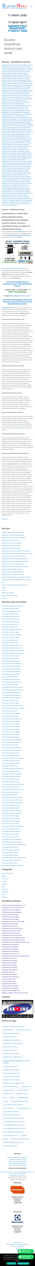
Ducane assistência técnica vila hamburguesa (18, 180)
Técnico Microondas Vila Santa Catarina (13, 653)
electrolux (24, 1135)
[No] (33, 1260)
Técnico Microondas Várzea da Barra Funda (14, 844)
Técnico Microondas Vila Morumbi (11, 713)
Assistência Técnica (7, 873)
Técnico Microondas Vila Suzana (11, 637)
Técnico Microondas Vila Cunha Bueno (12, 802)
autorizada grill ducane (19, 68)
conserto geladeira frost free (10, 1135)
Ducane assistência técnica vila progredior (13, 190)
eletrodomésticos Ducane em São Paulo (18, 235)
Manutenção (5, 892)
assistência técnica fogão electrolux (13, 1043)
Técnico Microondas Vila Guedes (11, 779)
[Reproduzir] (4, 1016)
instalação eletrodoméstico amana (20, 1139)
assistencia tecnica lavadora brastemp (13, 1026)
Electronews (17, 1242)
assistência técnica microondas (11, 1076)
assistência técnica (8, 1029)
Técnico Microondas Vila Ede (10, 795)
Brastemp (4, 876)
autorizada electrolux (23, 1090)
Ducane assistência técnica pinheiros (17, 154)
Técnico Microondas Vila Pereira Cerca (12, 687)
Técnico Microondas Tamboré (10, 855)
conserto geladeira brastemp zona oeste (14, 1128)
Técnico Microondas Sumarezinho (11, 860)
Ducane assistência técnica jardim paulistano (14, 129)
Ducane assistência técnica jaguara (16, 117)
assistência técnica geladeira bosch (13, 1057)
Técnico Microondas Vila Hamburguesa (12, 768)
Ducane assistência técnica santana (16, 164)
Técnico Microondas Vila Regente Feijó (12, 663)
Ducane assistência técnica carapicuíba (20, 92)
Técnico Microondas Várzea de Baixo (12, 842)
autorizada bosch (26, 1086)
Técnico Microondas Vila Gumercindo (12, 774)
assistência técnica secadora (10, 1086)
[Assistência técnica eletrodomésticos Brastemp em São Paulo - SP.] (17, 1189)
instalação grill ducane (15, 202)
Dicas (3, 886)
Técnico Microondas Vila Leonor (10, 753)
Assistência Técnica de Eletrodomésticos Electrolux (16, 551)
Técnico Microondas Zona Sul (10, 614)
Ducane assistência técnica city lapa (12, 100)
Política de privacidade (8, 592)
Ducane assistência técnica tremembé (12, 175)
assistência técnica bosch (23, 1029)
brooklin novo (23, 70)
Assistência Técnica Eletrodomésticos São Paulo (15, 566)
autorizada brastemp (8, 1090)
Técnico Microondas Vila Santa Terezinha (13, 650)
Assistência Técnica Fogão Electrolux (12, 569)
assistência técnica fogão (9, 1036)
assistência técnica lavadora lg (11, 1070)
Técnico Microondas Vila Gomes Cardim (13, 784)
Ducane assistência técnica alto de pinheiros (14, 80)
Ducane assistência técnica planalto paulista (19, 158)
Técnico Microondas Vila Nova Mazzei (12, 705)
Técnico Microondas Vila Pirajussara (11, 682)
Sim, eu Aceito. (11, 1263)
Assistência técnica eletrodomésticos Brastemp (15, 558)
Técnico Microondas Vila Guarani (11, 781)
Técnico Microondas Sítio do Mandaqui (12, 865)
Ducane (20, 231)
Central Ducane (7, 307)
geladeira (5, 1139)
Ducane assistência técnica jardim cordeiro (13, 122)
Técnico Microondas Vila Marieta (11, 734)
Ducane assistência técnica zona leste (12, 195)
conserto (5, 1101)
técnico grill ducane (12, 205)
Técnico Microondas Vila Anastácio (11, 831)
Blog (3, 582)
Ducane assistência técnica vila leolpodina (13, 181)
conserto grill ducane (19, 71)
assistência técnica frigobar (10, 1050)
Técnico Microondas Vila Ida (9, 766)
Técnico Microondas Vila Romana (11, 661)
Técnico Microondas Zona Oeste (11, 619)
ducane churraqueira (9, 200)
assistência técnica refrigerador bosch (13, 1083)
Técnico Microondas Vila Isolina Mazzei (12, 758)
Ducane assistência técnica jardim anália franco (20, 120)
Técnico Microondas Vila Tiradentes (11, 635)
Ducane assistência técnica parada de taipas (14, 146)
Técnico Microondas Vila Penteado (11, 692)
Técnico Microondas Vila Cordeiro (11, 808)
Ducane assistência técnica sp (10, 171)
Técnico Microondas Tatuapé (10, 852)
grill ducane (5, 202)
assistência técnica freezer (10, 1046)
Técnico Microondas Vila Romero (11, 658)
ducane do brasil (20, 200)
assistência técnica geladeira (11, 1053)
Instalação (4, 889)
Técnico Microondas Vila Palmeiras (11, 697)
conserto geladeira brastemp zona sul (13, 1132)
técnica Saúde (17, 426)
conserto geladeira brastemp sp (11, 1114)
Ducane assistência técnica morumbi (17, 139)
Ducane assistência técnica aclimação (12, 73)
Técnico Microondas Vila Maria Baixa (12, 739)
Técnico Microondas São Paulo (10, 608)
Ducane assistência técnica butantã (15, 88)
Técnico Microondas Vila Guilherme (11, 776)
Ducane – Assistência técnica (16, 62)
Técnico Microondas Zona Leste (10, 621)
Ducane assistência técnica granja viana (13, 109)
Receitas (4, 897)
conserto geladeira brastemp (10, 1111)
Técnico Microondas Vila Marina (10, 729)
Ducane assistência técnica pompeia (12, 159)
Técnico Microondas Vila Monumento (12, 718)
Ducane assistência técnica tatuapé (21, 173)
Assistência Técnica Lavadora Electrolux (13, 574)
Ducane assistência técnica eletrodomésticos (14, 268)
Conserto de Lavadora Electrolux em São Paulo (15, 585)
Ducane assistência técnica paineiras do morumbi (15, 144)
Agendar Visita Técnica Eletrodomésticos (13, 532)
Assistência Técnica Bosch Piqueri (11, 545)
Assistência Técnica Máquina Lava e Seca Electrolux (16, 577)
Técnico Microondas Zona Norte (10, 616)
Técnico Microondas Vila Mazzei (10, 724)
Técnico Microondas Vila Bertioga (11, 821)
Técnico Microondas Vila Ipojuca (10, 760)
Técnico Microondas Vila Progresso (11, 666)
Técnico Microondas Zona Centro (11, 611)
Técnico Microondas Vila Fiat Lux (11, 792)
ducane (28, 71)
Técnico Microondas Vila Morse (10, 716)
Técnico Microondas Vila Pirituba (11, 679)
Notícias (4, 894)
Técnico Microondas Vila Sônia (10, 640)
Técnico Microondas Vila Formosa (11, 787)
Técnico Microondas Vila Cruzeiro (11, 805)
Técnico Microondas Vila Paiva (10, 700)
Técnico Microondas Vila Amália (10, 836)
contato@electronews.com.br (20, 296)
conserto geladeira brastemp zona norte (14, 1125)
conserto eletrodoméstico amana (20, 1101)
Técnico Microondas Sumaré (9, 863)
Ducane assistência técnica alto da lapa (18, 78)
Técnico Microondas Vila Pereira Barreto (13, 690)
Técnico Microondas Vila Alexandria (11, 839)
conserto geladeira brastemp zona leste (14, 1121)
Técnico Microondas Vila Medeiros (11, 721)
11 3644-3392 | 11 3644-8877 (17, 1174)
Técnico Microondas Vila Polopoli (11, 674)
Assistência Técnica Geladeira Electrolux (13, 572)
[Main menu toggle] (31, 6)
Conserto (4, 881)
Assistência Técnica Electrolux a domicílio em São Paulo (17, 553)
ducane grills (29, 200)
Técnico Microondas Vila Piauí (10, 684)
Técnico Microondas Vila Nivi (10, 711)
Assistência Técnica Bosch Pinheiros (12, 543)
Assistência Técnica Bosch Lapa (10, 540)
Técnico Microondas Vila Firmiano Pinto (12, 789)
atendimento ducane (25, 66)
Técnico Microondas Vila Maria (10, 745)
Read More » (5, 519)
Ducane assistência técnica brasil (11, 85)
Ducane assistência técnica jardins (14, 136)
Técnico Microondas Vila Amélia (10, 834)
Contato (4, 587)
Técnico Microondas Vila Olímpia (10, 703)
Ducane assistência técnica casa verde (12, 93)
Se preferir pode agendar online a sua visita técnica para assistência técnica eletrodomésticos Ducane (17, 302)
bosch (4, 1097)
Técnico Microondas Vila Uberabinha (12, 629)
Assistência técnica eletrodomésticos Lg (13, 564)
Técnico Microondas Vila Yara (10, 627)
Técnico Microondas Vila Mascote (11, 726)
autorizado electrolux (21, 1093)
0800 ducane (5, 65)
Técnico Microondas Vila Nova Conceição (13, 708)
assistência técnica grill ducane (10, 66)
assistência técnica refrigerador (11, 1079)
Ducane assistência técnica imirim (11, 114)
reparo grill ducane (23, 203)
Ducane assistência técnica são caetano (18, 169)
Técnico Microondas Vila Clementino (12, 813)
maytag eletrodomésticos (10, 1146)
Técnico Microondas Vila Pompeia (11, 671)
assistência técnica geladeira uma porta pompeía (16, 1062)
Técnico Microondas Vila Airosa (10, 823)
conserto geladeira (8, 1108)
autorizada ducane (7, 68)
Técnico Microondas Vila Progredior (11, 669)
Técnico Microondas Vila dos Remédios (12, 797)
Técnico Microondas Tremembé (10, 850)
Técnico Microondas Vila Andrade (11, 829)
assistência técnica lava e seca (11, 1073)
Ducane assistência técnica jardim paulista (18, 127)
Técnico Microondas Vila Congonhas (12, 810)
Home (3, 590)
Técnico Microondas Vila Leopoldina (11, 750)
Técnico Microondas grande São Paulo (12, 606)
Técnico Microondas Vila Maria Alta (11, 742)
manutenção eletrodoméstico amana (13, 1142)
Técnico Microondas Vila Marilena (11, 732)
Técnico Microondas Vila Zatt (10, 624)
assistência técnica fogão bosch (12, 1040)
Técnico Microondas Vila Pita (10, 676)
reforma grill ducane (12, 203)
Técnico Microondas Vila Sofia (10, 642)
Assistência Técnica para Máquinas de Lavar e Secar (16, 579)
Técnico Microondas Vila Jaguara (11, 755)
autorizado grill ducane (13, 70)
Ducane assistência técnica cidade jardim (21, 98)
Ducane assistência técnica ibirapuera (19, 112)
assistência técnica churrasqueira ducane (21, 65)
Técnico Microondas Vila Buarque (11, 818)
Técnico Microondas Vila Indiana (10, 763)
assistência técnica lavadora (10, 1066)
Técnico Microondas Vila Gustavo (11, 771)
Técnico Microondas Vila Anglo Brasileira (13, 826)
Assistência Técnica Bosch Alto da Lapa (13, 535)
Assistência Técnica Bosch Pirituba (11, 548)
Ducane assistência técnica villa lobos (22, 193)
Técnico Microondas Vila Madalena (11, 747)
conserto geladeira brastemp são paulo (13, 1118)
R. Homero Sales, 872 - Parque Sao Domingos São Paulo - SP (17, 1172)
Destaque (4, 884)
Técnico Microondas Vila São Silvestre (12, 645)
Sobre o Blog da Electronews (10, 595)
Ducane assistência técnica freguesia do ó (17, 107)
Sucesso (4, 598)
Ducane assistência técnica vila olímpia (19, 188)
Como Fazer (5, 878)
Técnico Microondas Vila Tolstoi (10, 632)
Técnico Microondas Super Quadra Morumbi (14, 857)
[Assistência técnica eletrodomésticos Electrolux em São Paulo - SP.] (17, 1218)
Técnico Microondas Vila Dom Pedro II (12, 800)
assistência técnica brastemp (11, 1033)
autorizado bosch (7, 1093)
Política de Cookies (23, 1263)
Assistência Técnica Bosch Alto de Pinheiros (14, 537)
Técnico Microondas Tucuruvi (10, 847)
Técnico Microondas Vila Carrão (10, 815)
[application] (17, 1009)
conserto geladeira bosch (23, 1108)
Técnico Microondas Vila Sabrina (11, 655)
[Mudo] (28, 1016)
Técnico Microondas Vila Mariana (11, 737)
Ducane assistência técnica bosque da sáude (20, 83)
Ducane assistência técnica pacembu (21, 142)
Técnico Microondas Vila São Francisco (12, 648)
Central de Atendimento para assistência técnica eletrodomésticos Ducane (17, 284)
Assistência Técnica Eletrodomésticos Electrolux (15, 561)
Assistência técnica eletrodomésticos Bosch (14, 556)
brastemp (12, 1097)
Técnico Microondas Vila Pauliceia (11, 695)
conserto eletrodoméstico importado (13, 1104)
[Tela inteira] (31, 1016)
